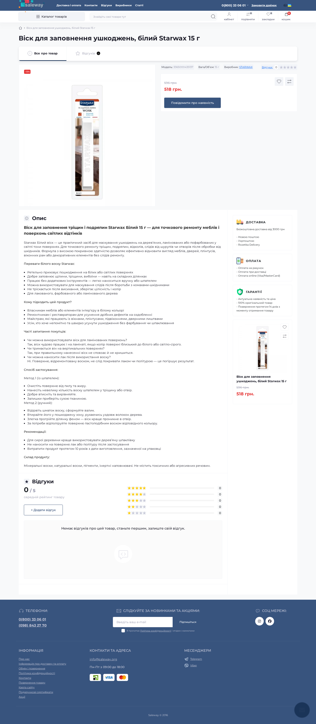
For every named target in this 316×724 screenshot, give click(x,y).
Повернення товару (32, 682)
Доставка (256, 222)
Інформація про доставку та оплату (42, 663)
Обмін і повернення (32, 668)
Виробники (123, 5)
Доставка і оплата (69, 5)
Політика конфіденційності (155, 630)
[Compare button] (289, 81)
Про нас (24, 659)
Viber (193, 665)
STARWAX (246, 67)
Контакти (91, 5)
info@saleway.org (103, 659)
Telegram (196, 659)
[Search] (213, 16)
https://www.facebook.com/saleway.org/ (269, 621)
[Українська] (290, 5)
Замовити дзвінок (264, 5)
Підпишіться (187, 622)
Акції (22, 696)
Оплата (253, 261)
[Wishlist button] (279, 81)
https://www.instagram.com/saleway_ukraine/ (259, 621)
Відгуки (106, 5)
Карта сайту (27, 687)
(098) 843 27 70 (33, 625)
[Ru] (286, 5)
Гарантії (254, 292)
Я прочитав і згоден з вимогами (161, 630)
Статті (139, 5)
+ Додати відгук (43, 510)
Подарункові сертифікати (36, 692)
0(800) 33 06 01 (32, 619)
